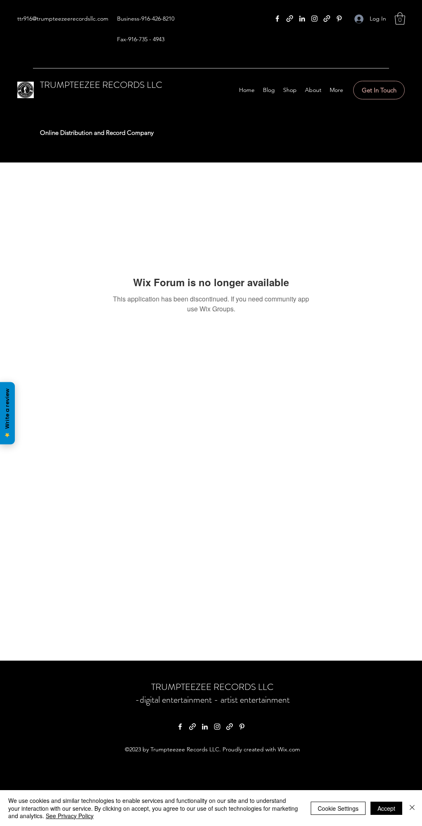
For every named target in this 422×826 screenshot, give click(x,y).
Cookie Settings (338, 808)
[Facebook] (277, 18)
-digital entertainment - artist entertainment (212, 699)
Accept (386, 808)
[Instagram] (314, 18)
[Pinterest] (339, 18)
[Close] (412, 808)
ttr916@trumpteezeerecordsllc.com (62, 18)
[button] (400, 18)
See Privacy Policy (70, 816)
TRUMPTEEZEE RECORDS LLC (101, 84)
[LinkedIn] (302, 18)
